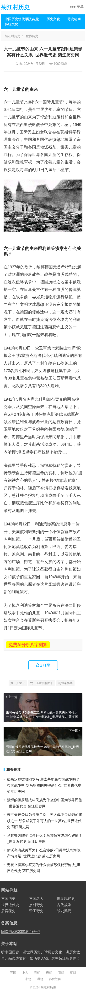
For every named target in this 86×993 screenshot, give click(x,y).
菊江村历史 (15, 7)
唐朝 (49, 973)
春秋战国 (55, 979)
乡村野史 (36, 905)
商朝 (61, 973)
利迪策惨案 (65, 683)
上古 (25, 973)
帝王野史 (36, 911)
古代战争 (64, 905)
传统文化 (11, 24)
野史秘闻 (74, 19)
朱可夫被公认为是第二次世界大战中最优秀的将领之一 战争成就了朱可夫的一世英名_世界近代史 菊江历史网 (44, 820)
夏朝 (73, 973)
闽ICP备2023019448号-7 (20, 931)
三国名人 (36, 899)
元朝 (37, 973)
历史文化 (53, 19)
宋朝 (28, 979)
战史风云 (64, 911)
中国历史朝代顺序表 (13, 19)
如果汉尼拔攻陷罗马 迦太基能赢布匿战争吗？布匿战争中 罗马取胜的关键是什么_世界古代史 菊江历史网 (44, 785)
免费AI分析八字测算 (28, 644)
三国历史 (8, 899)
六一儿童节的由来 (41, 683)
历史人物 (32, 19)
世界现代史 (66, 899)
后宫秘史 (8, 911)
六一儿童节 (18, 683)
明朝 (40, 979)
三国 (13, 973)
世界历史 (32, 36)
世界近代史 (10, 905)
